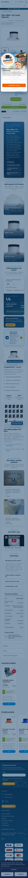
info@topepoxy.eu (8, 794)
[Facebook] (2, 801)
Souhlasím (20, 874)
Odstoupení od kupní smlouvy (8, 816)
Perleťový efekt (19, 613)
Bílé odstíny (20, 602)
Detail (9, 703)
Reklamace (3, 818)
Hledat (24, 5)
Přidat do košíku (14, 99)
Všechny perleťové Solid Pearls (13, 449)
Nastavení (14, 869)
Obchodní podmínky (5, 813)
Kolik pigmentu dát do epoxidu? (13, 560)
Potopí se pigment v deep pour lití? (13, 575)
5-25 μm (21, 610)
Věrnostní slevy (4, 823)
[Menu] (26, 2)
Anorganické (20, 620)
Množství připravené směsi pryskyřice (13, 280)
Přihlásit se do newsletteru (9, 783)
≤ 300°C (21, 627)
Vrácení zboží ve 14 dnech (7, 820)
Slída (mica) (20, 623)
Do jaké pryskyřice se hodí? (12, 581)
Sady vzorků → (10, 324)
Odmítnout (7, 874)
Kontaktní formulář (8, 806)
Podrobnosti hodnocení (19, 20)
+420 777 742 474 (8, 797)
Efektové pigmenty (16, 605)
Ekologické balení (5, 825)
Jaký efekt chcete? (11, 287)
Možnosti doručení (21, 94)
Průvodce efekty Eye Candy (12, 444)
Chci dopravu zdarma (14, 85)
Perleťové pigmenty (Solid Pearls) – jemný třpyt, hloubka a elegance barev (15, 637)
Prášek (21, 616)
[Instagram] (6, 801)
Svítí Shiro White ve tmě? (11, 586)
